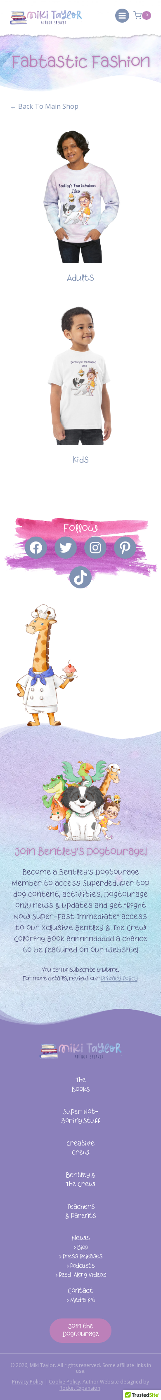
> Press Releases (80, 1257)
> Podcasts (80, 1266)
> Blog (80, 1248)
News (81, 1238)
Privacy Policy (119, 979)
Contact (80, 1291)
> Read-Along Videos (80, 1275)
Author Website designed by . (104, 1384)
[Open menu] (122, 16)
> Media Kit (80, 1300)
